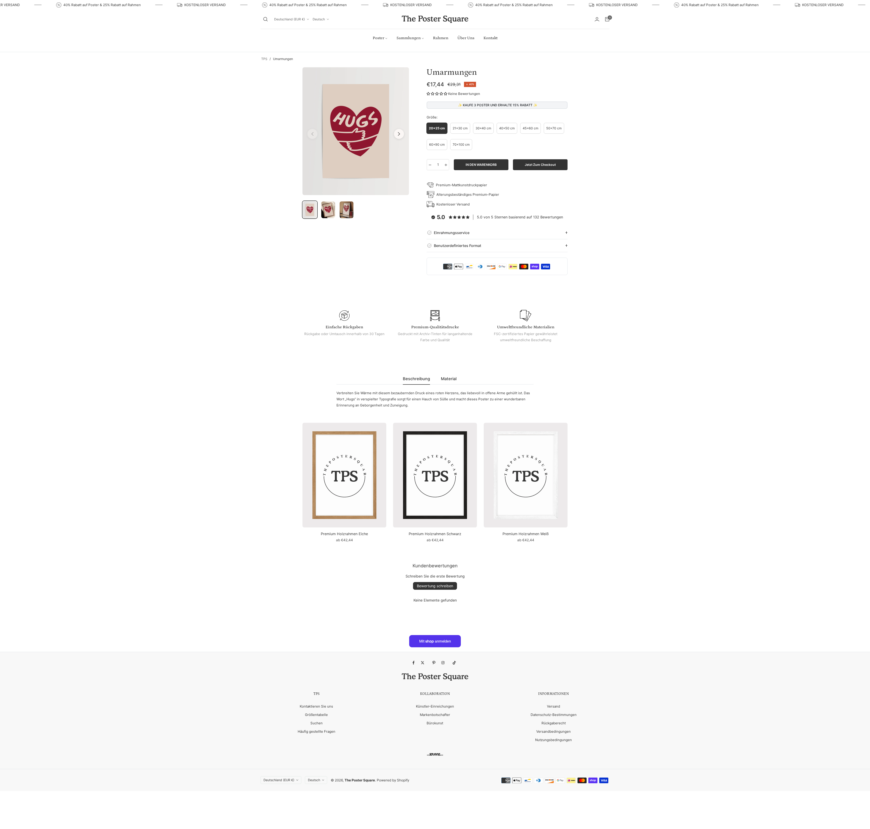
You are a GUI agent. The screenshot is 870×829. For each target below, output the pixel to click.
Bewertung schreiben (435, 586)
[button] (266, 19)
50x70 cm (554, 128)
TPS (264, 59)
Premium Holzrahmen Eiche (344, 534)
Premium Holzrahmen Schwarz (435, 534)
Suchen (316, 723)
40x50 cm (507, 128)
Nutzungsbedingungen (553, 740)
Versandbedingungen (553, 731)
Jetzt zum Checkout (540, 165)
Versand (553, 706)
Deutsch (319, 19)
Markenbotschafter (435, 715)
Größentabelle (316, 715)
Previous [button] (312, 134)
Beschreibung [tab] (416, 378)
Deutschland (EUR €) (289, 19)
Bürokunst (435, 723)
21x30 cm (460, 128)
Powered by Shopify (393, 780)
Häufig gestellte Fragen (316, 731)
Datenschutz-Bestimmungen (554, 715)
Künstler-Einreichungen (435, 706)
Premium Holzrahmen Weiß (526, 534)
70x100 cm (461, 144)
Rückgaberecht (553, 723)
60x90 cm (437, 144)
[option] (355, 131)
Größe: (432, 117)
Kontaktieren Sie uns (316, 706)
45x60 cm (530, 128)
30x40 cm (483, 128)
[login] (597, 19)
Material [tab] (449, 378)
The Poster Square (360, 780)
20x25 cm (437, 128)
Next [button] (399, 134)
